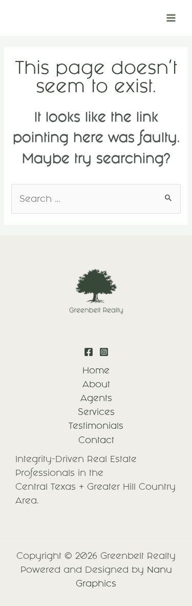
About (96, 384)
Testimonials (96, 426)
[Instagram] (104, 352)
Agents (96, 398)
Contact (96, 440)
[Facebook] (88, 352)
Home (96, 370)
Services (96, 412)
